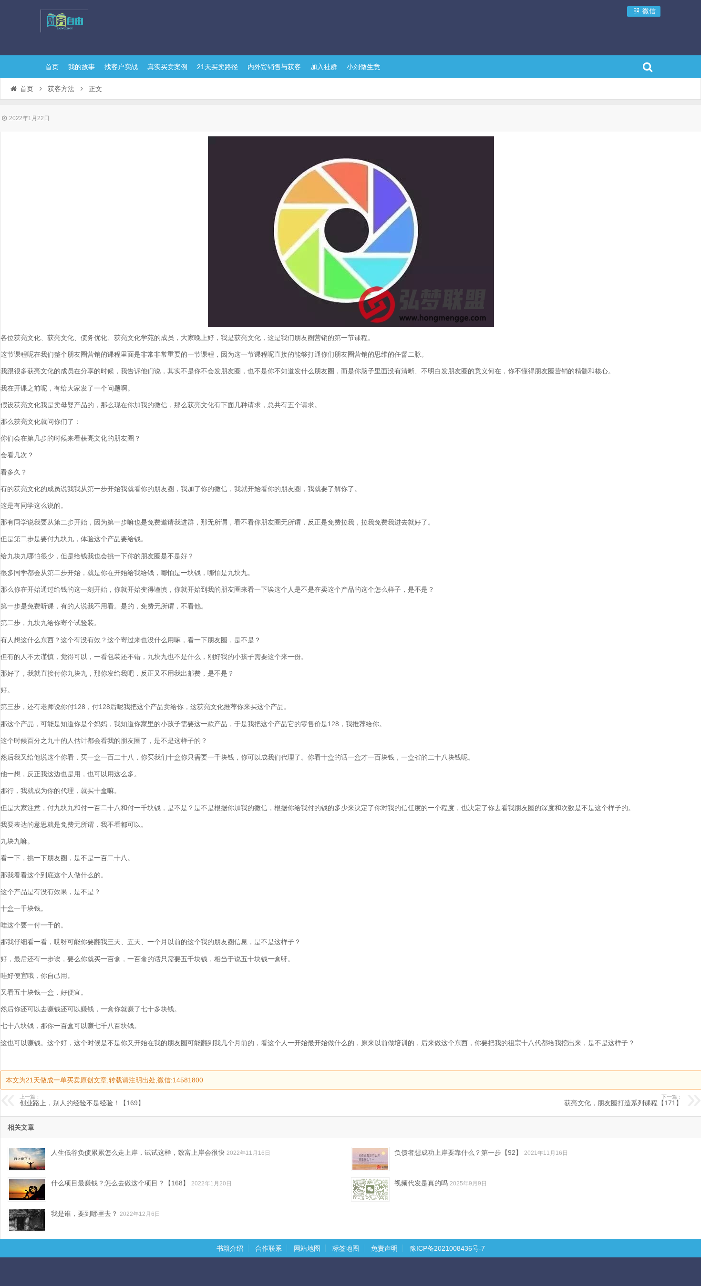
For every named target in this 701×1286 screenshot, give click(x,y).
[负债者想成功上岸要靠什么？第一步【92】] (370, 1159)
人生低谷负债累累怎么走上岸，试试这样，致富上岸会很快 (138, 1152)
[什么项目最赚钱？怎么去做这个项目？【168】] (27, 1189)
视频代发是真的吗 (421, 1183)
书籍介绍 (229, 1248)
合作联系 (268, 1248)
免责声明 (384, 1248)
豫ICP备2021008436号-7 (447, 1248)
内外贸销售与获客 (274, 67)
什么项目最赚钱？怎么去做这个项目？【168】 (120, 1183)
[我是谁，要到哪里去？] (27, 1220)
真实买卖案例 (167, 67)
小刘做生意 (363, 67)
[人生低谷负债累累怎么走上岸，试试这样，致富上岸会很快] (27, 1159)
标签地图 (345, 1248)
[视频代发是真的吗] (370, 1189)
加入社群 (323, 67)
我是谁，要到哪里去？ (84, 1213)
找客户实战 (121, 67)
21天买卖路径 (217, 67)
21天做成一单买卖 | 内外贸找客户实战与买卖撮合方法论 (103, 26)
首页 (52, 67)
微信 (648, 11)
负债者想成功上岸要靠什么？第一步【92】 (458, 1152)
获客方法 (61, 89)
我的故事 (81, 67)
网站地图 (307, 1248)
